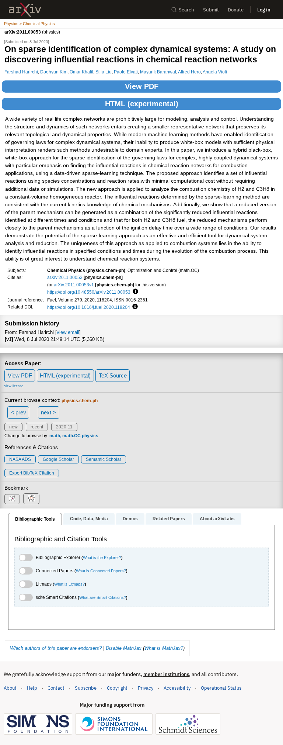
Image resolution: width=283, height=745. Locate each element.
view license (13, 386)
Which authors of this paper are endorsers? (56, 648)
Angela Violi (215, 71)
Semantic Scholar (103, 459)
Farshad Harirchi (21, 71)
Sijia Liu (103, 71)
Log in (263, 10)
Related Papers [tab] (169, 518)
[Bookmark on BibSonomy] (12, 499)
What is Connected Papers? (101, 571)
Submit (211, 10)
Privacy (145, 688)
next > (48, 412)
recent (37, 427)
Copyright (117, 688)
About (10, 688)
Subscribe (86, 688)
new (13, 427)
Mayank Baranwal (158, 71)
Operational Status (221, 687)
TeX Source (113, 375)
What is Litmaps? (69, 584)
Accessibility (177, 688)
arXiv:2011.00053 (65, 277)
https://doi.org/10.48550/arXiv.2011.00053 (88, 292)
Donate (236, 10)
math (54, 435)
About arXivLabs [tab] (217, 518)
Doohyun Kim (53, 71)
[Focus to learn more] (134, 292)
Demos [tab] (130, 518)
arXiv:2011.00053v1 (74, 284)
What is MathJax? (163, 648)
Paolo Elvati (126, 71)
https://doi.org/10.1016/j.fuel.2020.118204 (88, 307)
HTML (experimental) (141, 104)
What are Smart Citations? (102, 597)
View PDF (141, 86)
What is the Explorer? (102, 557)
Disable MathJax (124, 648)
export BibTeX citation (31, 473)
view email (68, 332)
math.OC (71, 435)
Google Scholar (58, 459)
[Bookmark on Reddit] (31, 498)
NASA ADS (20, 459)
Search (186, 10)
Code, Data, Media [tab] (89, 518)
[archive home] (25, 10)
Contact (56, 688)
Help (32, 688)
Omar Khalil (81, 71)
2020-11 (64, 427)
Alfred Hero (189, 71)
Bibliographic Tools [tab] (35, 519)
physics (90, 435)
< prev (18, 412)
